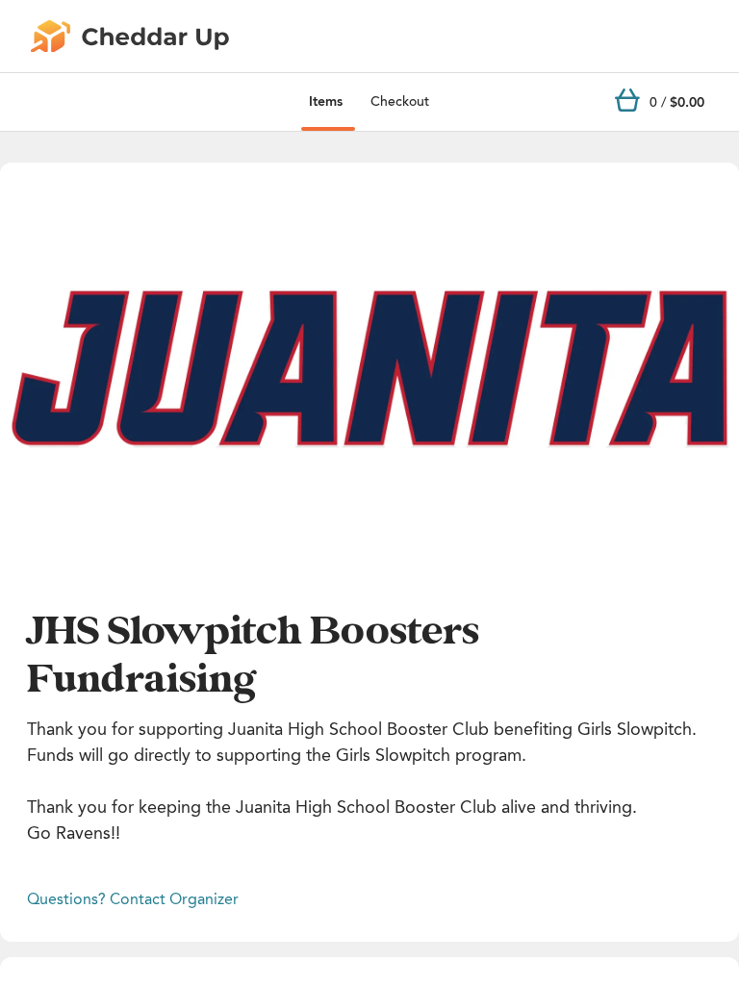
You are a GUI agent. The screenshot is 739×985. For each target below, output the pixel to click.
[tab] (325, 102)
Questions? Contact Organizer (133, 899)
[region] (369, 370)
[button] (369, 370)
